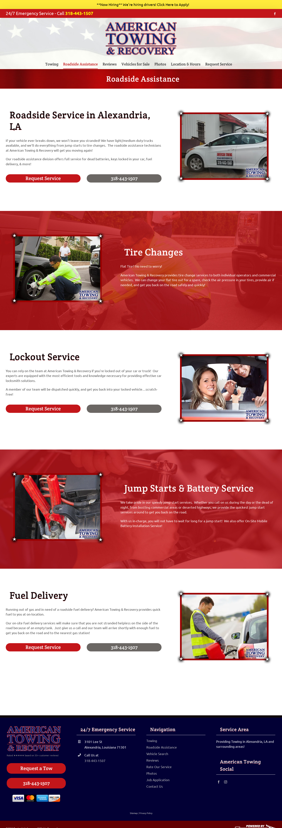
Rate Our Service (159, 767)
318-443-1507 (79, 13)
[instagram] (225, 781)
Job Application (158, 780)
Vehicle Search (157, 754)
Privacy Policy (145, 813)
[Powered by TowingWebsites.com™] (255, 826)
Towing (151, 741)
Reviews (152, 760)
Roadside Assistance (161, 747)
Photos (151, 773)
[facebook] (218, 781)
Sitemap (134, 813)
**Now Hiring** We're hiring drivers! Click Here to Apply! (143, 4)
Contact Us (154, 786)
